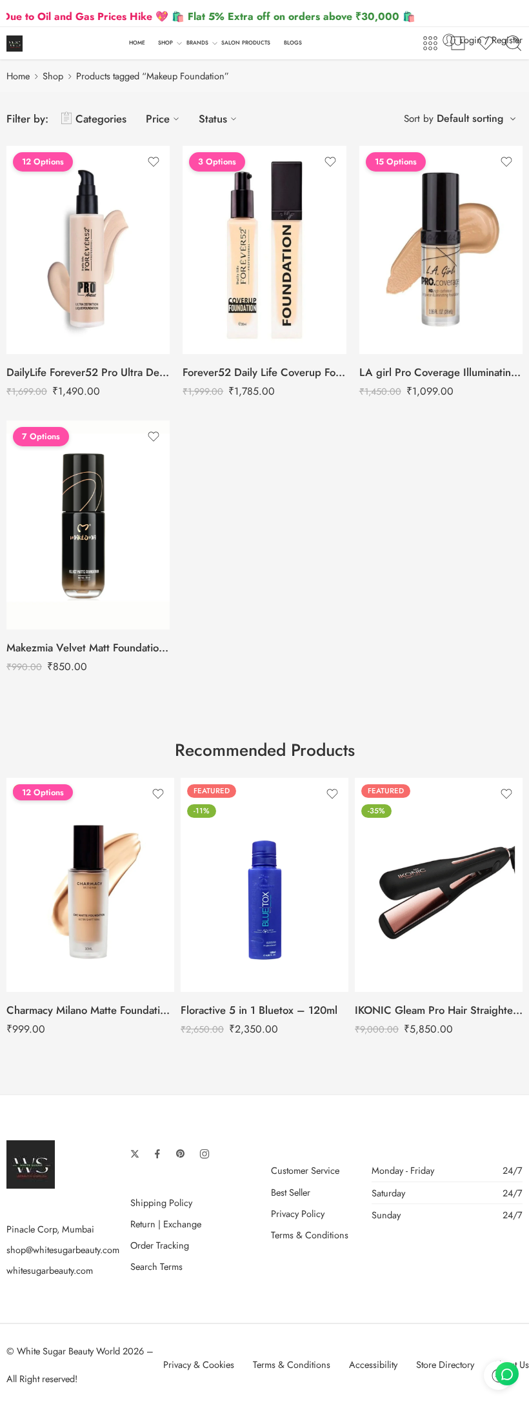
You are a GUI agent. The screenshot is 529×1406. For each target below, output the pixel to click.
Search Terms (156, 1266)
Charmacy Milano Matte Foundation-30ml (90, 1010)
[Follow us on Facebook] (157, 1154)
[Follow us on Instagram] (204, 1154)
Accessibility (373, 1364)
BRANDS (197, 42)
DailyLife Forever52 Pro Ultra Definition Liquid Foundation (88, 372)
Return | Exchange (165, 1224)
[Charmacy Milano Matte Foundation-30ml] (90, 885)
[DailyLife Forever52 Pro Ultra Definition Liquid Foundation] (88, 250)
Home (18, 76)
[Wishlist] (153, 161)
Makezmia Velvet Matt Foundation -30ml (88, 647)
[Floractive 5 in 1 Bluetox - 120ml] (264, 885)
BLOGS (293, 42)
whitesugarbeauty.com (49, 1270)
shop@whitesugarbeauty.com (62, 1249)
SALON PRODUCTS (245, 42)
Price (158, 118)
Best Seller (290, 1192)
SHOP (165, 42)
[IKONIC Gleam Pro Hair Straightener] (439, 885)
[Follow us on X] (134, 1153)
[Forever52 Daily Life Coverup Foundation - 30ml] (264, 250)
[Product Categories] (430, 43)
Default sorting (470, 118)
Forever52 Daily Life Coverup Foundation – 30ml (264, 372)
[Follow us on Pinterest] (180, 1154)
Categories (100, 118)
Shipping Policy (161, 1202)
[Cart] (458, 43)
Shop (53, 76)
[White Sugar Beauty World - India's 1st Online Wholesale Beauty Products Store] (14, 43)
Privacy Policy (297, 1213)
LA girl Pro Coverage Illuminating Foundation (441, 372)
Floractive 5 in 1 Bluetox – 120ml (259, 1010)
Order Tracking (159, 1245)
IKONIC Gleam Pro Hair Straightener (439, 1010)
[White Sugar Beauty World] (30, 1163)
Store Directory (445, 1364)
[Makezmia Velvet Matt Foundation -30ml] (88, 525)
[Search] (513, 43)
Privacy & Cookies (198, 1364)
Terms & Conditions (309, 1235)
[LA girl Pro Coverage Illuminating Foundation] (441, 250)
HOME (137, 42)
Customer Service (305, 1170)
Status (213, 118)
